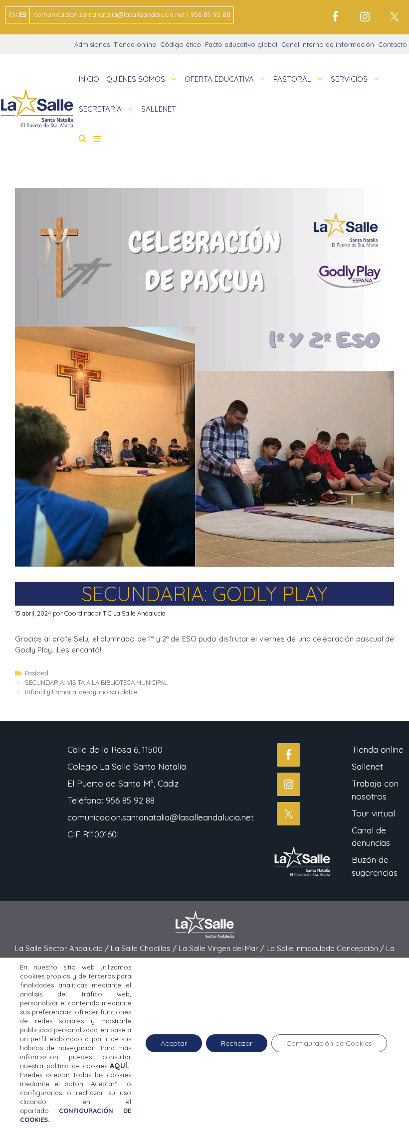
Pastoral (36, 673)
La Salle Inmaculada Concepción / (326, 948)
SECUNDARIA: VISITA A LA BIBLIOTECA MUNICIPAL (96, 682)
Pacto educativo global (241, 44)
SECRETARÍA (100, 109)
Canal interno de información (327, 44)
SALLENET (158, 109)
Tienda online (135, 44)
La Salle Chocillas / (145, 948)
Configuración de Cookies (329, 1043)
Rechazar (236, 1043)
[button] (82, 139)
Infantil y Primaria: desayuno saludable (81, 692)
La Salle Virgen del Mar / (222, 948)
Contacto (392, 44)
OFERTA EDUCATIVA (219, 79)
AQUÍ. (119, 1065)
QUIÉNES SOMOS (135, 79)
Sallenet (367, 766)
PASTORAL (292, 79)
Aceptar (174, 1043)
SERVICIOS (349, 79)
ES (22, 14)
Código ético (180, 44)
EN (13, 14)
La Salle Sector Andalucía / (63, 948)
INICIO (89, 79)
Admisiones (92, 44)
